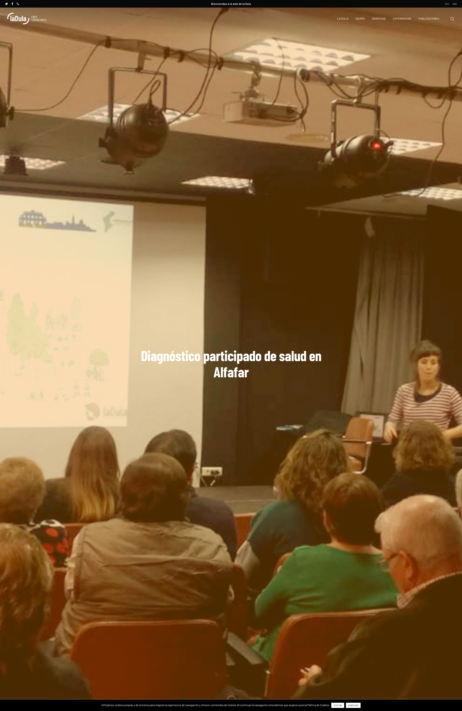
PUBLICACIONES (429, 18)
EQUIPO (360, 18)
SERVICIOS (379, 18)
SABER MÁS (353, 705)
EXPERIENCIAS (402, 18)
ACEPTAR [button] (338, 705)
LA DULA (342, 18)
